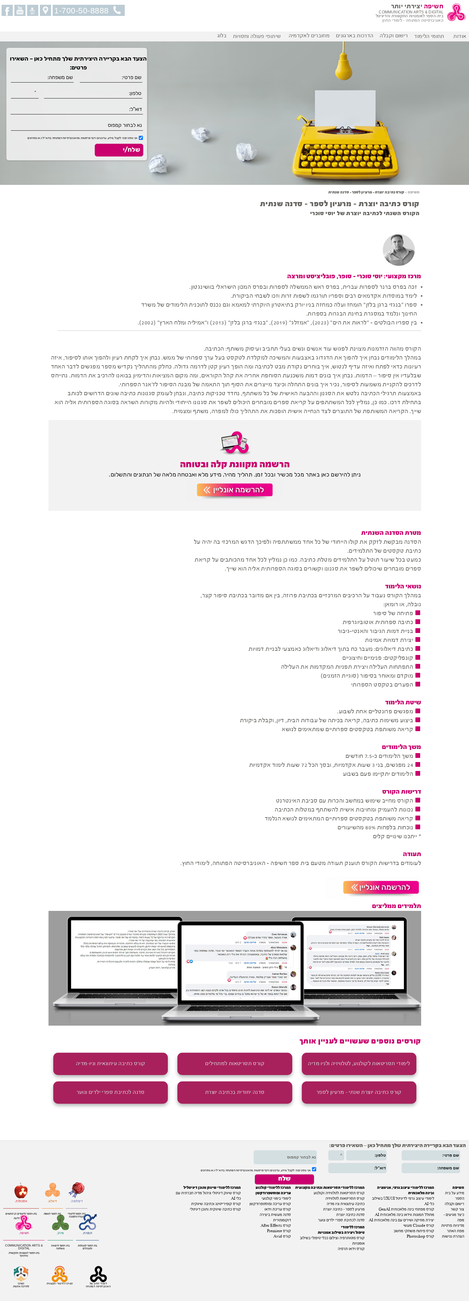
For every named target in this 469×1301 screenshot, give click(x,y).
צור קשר (457, 1209)
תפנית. (87, 1233)
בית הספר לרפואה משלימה (60, 1247)
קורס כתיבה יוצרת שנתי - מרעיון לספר (359, 1092)
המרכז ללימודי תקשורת (60, 1283)
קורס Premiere (279, 1231)
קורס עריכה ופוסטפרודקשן (270, 1204)
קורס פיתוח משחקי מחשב (414, 1231)
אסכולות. (21, 1201)
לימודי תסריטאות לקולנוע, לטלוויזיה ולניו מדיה (359, 1063)
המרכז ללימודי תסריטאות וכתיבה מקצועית (330, 1188)
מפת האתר (455, 1231)
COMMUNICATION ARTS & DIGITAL (23, 1247)
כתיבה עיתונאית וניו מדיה (346, 1204)
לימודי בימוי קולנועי (276, 1199)
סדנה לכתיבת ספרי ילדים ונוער (111, 1092)
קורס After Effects (276, 1226)
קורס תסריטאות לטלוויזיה (345, 1199)
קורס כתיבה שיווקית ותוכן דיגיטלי (215, 1209)
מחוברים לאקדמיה (309, 36)
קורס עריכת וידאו (277, 1209)
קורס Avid (282, 1237)
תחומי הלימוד (430, 36)
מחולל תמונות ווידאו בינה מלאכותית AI (404, 1215)
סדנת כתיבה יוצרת (350, 1215)
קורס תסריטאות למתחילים (234, 1063)
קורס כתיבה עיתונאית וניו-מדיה (110, 1063)
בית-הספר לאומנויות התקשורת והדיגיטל (24, 1254)
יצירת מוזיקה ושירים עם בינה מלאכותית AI (401, 1220)
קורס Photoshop (420, 1237)
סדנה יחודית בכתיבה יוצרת (235, 1092)
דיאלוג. (52, 1201)
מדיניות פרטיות (452, 1226)
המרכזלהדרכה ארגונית (21, 1285)
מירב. (60, 1233)
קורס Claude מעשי (418, 1226)
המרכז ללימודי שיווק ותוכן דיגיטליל (212, 1188)
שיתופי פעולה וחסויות (257, 36)
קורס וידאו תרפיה (351, 1249)
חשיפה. (24, 1233)
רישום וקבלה (394, 36)
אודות (461, 36)
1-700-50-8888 (81, 10)
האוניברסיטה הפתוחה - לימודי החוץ (412, 20)
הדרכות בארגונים (354, 36)
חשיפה (414, 192)
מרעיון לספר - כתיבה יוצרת (344, 1209)
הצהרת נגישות (453, 1237)
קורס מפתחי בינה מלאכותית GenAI (406, 1209)
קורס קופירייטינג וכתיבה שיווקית (216, 1204)
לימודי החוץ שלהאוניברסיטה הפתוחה (98, 1285)
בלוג (222, 36)
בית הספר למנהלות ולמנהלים (87, 1247)
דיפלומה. (77, 1201)
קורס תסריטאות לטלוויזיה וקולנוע (339, 1193)
